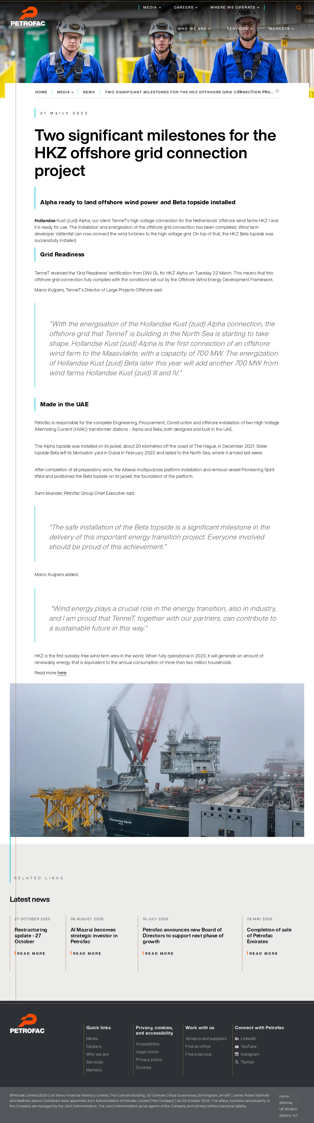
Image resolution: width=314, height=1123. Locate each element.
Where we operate (233, 7)
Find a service (198, 1054)
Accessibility (148, 1044)
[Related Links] (38, 943)
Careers (184, 7)
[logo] (33, 18)
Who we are (192, 28)
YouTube (249, 1046)
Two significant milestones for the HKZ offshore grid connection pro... (189, 92)
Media (150, 7)
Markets (279, 28)
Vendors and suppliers (206, 1038)
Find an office (198, 1046)
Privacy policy (149, 1060)
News (89, 92)
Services (237, 28)
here (61, 672)
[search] (298, 8)
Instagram (250, 1054)
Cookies (143, 1067)
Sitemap (286, 1102)
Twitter (248, 1062)
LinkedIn (248, 1038)
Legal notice (147, 1052)
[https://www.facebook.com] (277, 91)
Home (41, 92)
